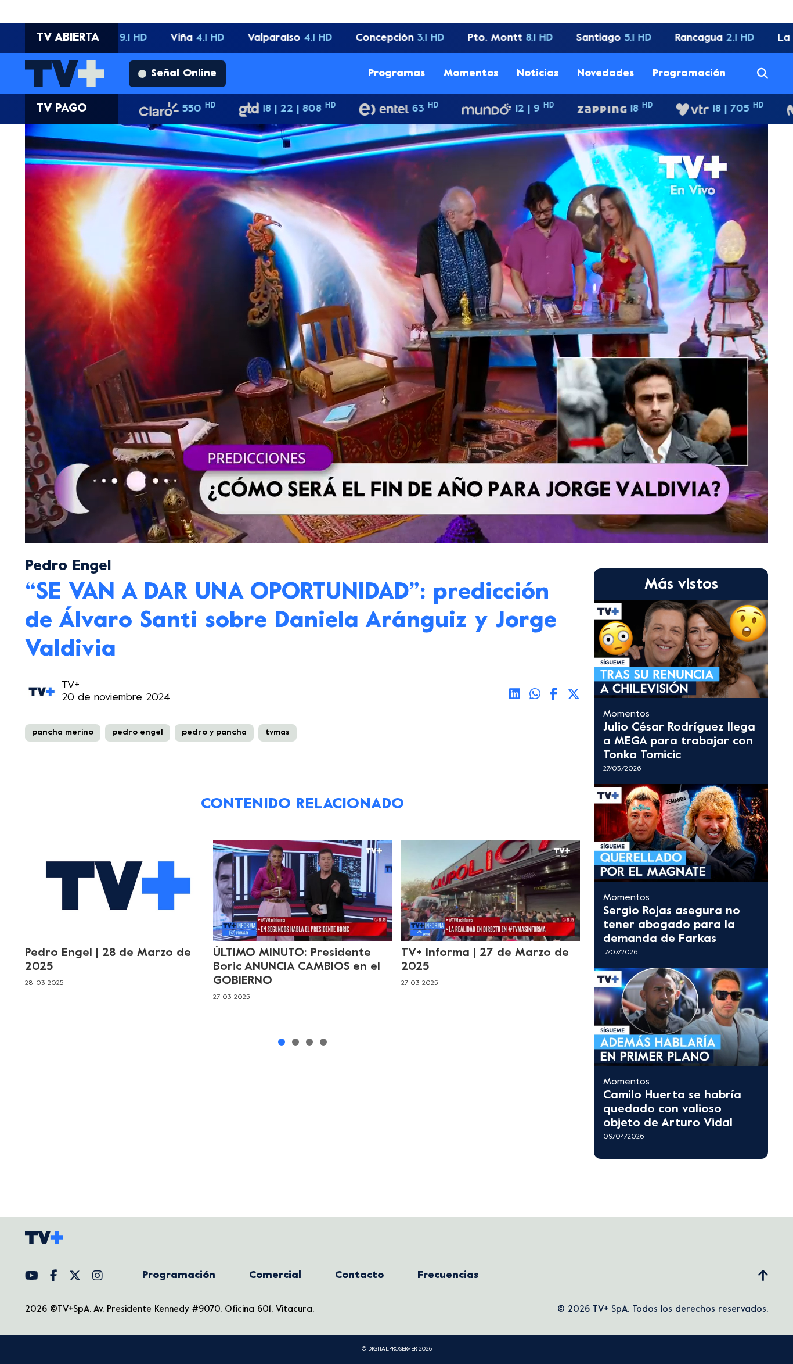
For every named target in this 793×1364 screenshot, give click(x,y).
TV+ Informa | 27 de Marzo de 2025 (485, 960)
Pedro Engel (68, 566)
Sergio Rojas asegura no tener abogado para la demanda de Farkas (671, 925)
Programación (689, 73)
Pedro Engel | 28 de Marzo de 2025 (108, 960)
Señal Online (184, 73)
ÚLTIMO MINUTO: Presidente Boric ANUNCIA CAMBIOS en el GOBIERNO (296, 967)
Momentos (471, 73)
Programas (396, 73)
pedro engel (137, 732)
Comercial (275, 1275)
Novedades (605, 73)
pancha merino (62, 732)
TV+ (71, 685)
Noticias (537, 73)
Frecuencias (447, 1275)
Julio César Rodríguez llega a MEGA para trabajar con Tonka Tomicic (679, 741)
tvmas (277, 732)
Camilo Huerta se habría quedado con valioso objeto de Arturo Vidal (672, 1109)
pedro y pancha (214, 732)
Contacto (359, 1275)
